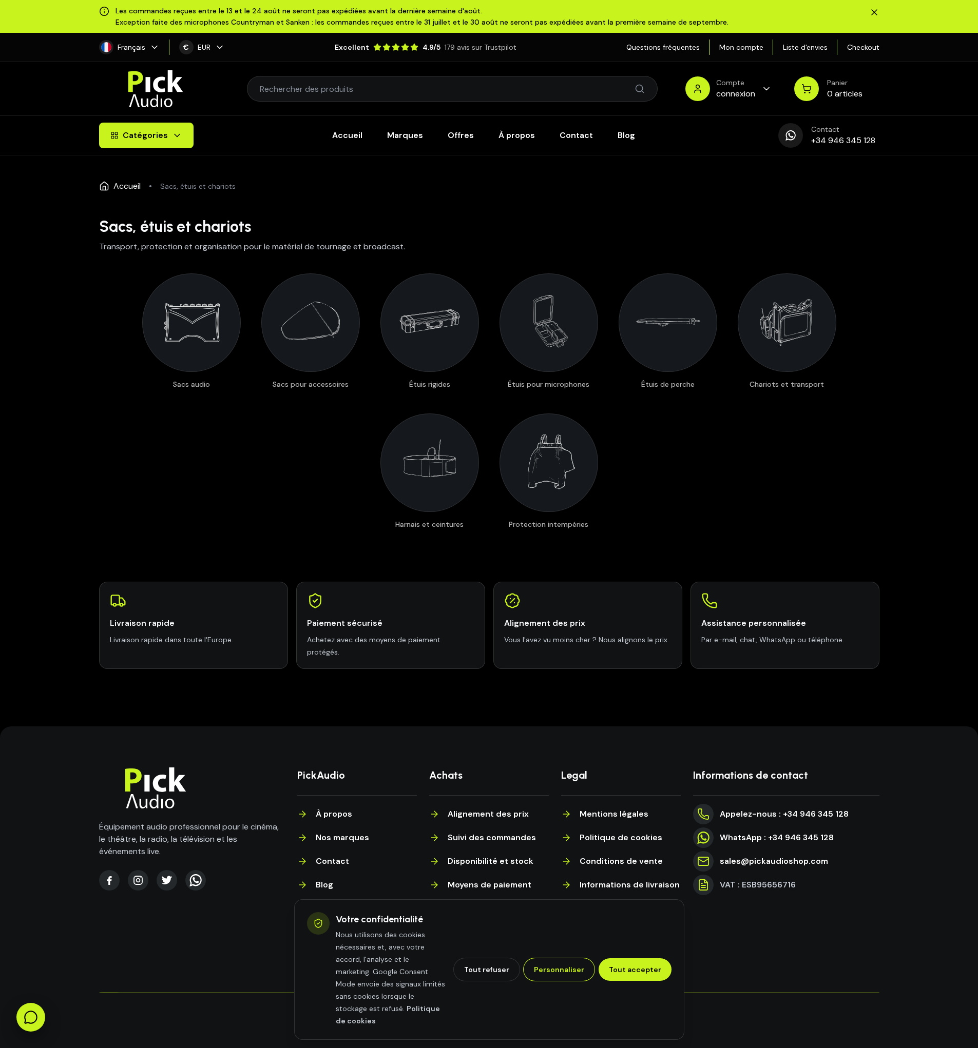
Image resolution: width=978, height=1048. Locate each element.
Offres (461, 135)
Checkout (863, 47)
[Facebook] (109, 880)
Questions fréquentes (663, 47)
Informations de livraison (630, 884)
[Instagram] (138, 880)
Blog (626, 135)
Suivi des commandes (492, 837)
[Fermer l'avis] (874, 12)
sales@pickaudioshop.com (774, 861)
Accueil (347, 135)
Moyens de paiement (489, 884)
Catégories (145, 135)
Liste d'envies (805, 47)
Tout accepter (635, 969)
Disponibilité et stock (490, 861)
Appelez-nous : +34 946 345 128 (784, 813)
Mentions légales (614, 813)
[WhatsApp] (195, 880)
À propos (516, 135)
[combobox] (447, 89)
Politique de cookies (621, 837)
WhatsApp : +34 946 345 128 (777, 837)
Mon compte (741, 47)
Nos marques (342, 837)
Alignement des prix (488, 813)
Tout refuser (486, 969)
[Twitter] (167, 880)
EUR (196, 47)
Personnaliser (559, 969)
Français (131, 47)
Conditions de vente (621, 861)
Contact (576, 135)
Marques (405, 135)
